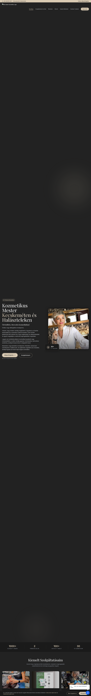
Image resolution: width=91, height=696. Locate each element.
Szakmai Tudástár (74, 9)
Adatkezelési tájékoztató (8, 694)
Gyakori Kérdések (64, 9)
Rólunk (56, 9)
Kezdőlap (31, 9)
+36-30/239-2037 (7, 1)
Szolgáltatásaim (25, 355)
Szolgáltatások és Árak (40, 9)
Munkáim (50, 9)
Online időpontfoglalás (83, 1)
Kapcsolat (84, 9)
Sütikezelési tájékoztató (51, 692)
